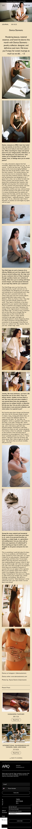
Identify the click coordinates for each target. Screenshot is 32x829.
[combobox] (4, 788)
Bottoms (19, 801)
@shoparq (18, 765)
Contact (4, 812)
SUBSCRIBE (20, 821)
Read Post (16, 720)
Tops (18, 799)
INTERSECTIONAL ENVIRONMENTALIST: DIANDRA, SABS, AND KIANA (16, 746)
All (17, 803)
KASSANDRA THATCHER (16, 714)
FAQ (3, 816)
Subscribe (16, 792)
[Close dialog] (31, 805)
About (4, 810)
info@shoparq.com (20, 767)
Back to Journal (16, 758)
